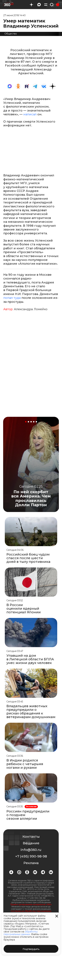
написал (30, 114)
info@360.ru (31, 850)
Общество (10, 33)
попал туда (12, 298)
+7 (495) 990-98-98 (31, 856)
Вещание (31, 843)
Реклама (31, 863)
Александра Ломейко (30, 309)
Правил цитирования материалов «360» (31, 904)
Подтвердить (31, 949)
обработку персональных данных (21, 933)
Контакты (31, 837)
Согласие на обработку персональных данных (31, 912)
